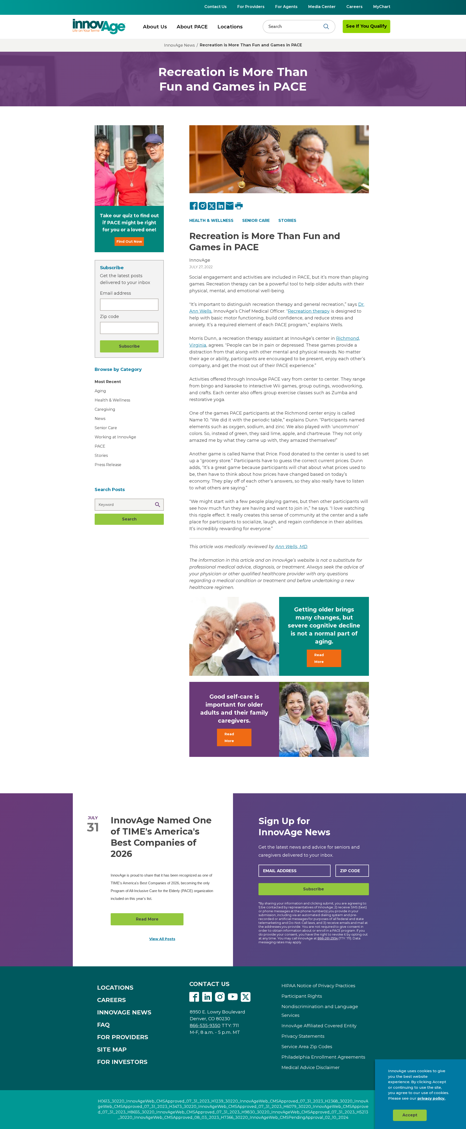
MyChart (381, 6)
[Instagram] (203, 206)
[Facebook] (194, 206)
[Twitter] (212, 206)
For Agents (286, 6)
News (100, 418)
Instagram (220, 997)
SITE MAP (112, 1049)
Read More (319, 658)
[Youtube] (233, 997)
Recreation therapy (309, 311)
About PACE (192, 27)
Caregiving (105, 409)
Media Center (322, 6)
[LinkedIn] (221, 206)
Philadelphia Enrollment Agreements (323, 1057)
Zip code (109, 316)
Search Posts (110, 489)
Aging (100, 391)
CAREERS (111, 1000)
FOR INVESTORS (122, 1061)
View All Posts (162, 939)
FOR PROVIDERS (122, 1037)
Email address (115, 293)
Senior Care (106, 428)
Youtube (233, 997)
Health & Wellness (112, 400)
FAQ (103, 1024)
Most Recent (108, 381)
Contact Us (215, 6)
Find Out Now (129, 241)
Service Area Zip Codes (307, 1046)
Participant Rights (302, 996)
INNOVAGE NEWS (124, 1012)
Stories (287, 220)
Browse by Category (118, 369)
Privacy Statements (303, 1036)
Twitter (245, 997)
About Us (155, 27)
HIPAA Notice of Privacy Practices (318, 985)
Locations (230, 27)
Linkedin (207, 997)
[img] (99, 26)
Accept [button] (409, 1115)
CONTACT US (209, 983)
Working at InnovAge (115, 437)
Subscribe (313, 889)
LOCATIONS (115, 987)
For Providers (251, 6)
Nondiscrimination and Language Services (320, 1011)
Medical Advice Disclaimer (311, 1067)
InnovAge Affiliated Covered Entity (319, 1026)
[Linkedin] (207, 997)
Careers (354, 6)
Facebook (194, 997)
